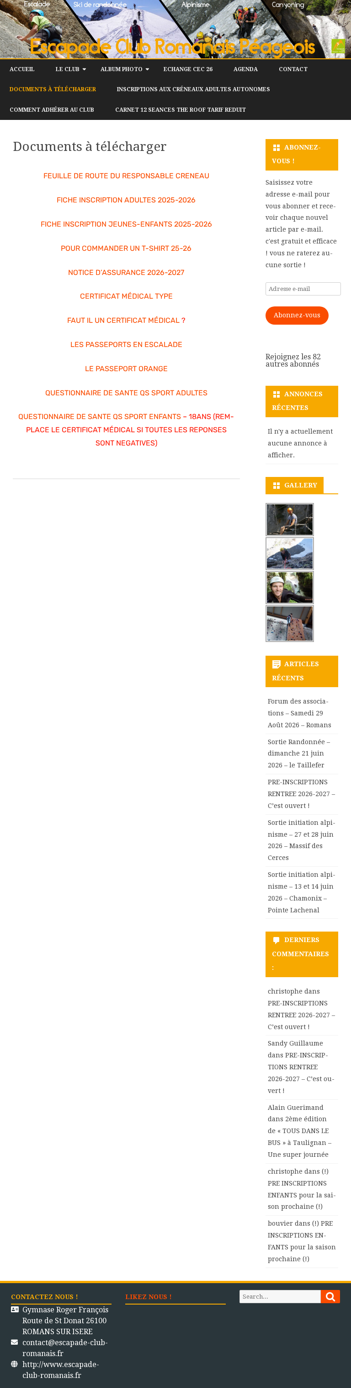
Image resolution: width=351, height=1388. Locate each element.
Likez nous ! (148, 1296)
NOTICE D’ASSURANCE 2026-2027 (126, 272)
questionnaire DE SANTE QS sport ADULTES (126, 392)
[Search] (330, 1296)
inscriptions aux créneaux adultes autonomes (193, 89)
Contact (293, 69)
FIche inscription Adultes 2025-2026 (126, 200)
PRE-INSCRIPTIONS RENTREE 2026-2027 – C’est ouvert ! (301, 793)
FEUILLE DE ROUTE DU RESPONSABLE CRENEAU (126, 175)
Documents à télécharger (53, 89)
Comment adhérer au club (52, 110)
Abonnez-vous (297, 315)
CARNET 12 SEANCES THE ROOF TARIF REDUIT (180, 110)
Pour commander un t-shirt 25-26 (126, 248)
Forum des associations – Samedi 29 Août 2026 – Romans (299, 713)
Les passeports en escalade (126, 344)
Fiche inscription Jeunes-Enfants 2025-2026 (126, 224)
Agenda (246, 69)
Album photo (122, 69)
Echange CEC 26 (188, 69)
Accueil (22, 69)
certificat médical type (126, 296)
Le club (68, 69)
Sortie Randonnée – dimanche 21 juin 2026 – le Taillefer (299, 753)
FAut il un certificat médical (123, 320)
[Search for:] (289, 1296)
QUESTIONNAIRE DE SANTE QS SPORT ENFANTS (99, 416)
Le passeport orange (126, 368)
